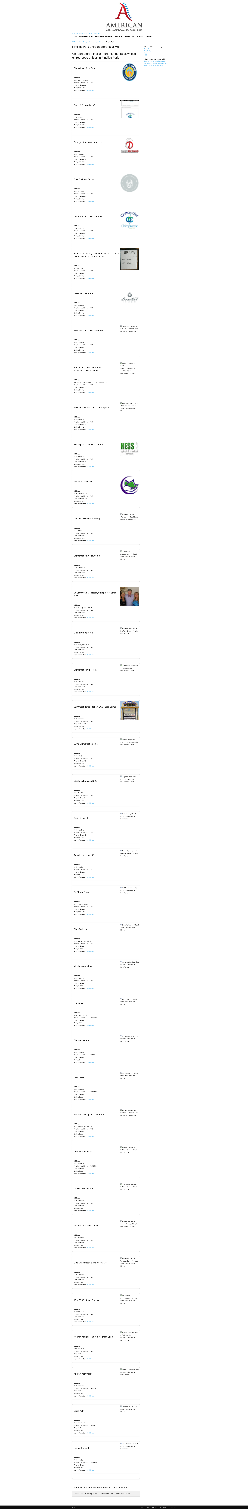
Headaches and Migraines (124, 36)
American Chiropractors (83, 36)
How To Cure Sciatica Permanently (155, 61)
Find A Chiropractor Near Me (88, 42)
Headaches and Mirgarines (152, 51)
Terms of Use (172, 1507)
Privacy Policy (163, 1507)
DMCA (142, 1507)
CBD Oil (146, 55)
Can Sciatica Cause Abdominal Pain (155, 63)
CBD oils (149, 36)
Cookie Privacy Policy (151, 1507)
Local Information (123, 1494)
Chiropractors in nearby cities (85, 1494)
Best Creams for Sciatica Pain (153, 65)
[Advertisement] (160, 78)
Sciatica (140, 36)
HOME (74, 42)
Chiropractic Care (106, 1494)
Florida (101, 42)
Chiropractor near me (103, 36)
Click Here (90, 90)
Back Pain (147, 49)
